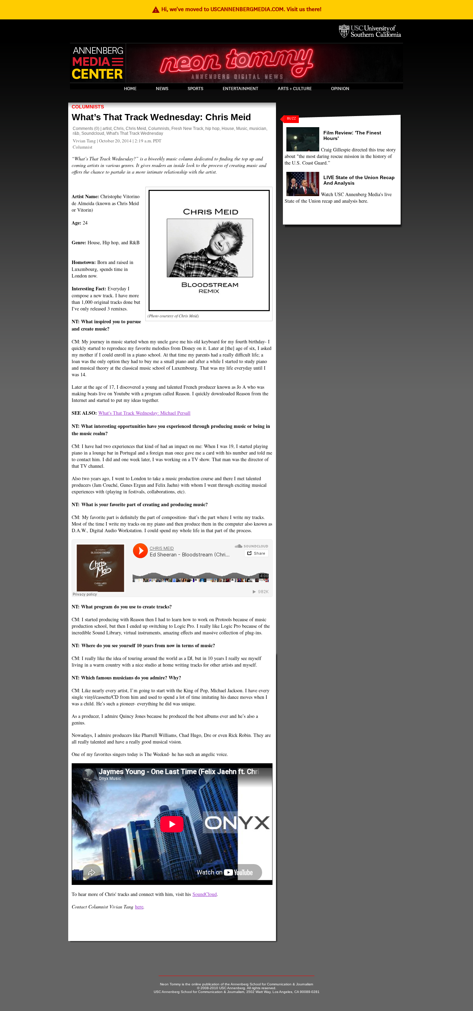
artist (106, 128)
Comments (83, 128)
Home (130, 88)
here (139, 906)
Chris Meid (136, 128)
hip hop (212, 128)
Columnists (88, 106)
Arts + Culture (295, 88)
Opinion (340, 88)
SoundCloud (205, 894)
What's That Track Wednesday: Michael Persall (144, 413)
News (162, 88)
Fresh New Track (187, 128)
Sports (195, 88)
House (228, 128)
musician (257, 128)
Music (241, 128)
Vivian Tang (84, 141)
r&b (76, 133)
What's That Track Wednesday (134, 133)
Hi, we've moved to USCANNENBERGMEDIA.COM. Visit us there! (236, 9)
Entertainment (240, 88)
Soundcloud (92, 133)
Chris (119, 128)
